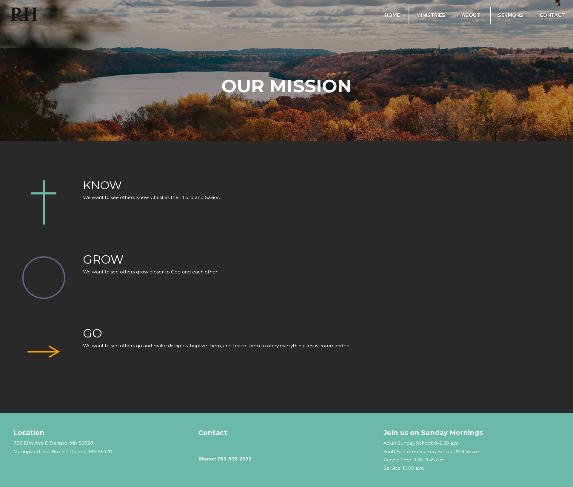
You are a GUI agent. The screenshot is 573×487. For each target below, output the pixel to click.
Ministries (430, 15)
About (472, 15)
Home (392, 15)
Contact (552, 15)
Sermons (510, 15)
